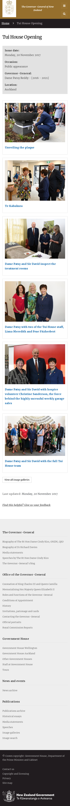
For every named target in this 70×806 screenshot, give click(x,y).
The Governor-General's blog (18, 563)
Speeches (7, 727)
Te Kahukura (13, 206)
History (6, 605)
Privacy (6, 778)
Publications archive (13, 710)
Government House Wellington (19, 648)
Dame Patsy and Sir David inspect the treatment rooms (30, 266)
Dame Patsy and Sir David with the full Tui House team (34, 463)
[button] (64, 14)
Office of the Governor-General (24, 574)
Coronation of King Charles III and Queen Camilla (29, 584)
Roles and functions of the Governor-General (27, 594)
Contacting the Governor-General (21, 616)
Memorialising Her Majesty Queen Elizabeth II (28, 589)
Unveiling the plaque (19, 147)
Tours (5, 669)
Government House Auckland (18, 653)
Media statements (12, 552)
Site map (7, 783)
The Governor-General (18, 532)
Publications (11, 701)
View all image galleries (17, 479)
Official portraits (11, 622)
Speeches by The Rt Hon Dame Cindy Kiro (25, 558)
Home (5, 23)
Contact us (8, 769)
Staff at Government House (17, 664)
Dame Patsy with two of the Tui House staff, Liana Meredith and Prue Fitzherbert (34, 329)
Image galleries (11, 732)
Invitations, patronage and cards (20, 611)
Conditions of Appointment (17, 600)
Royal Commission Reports (17, 627)
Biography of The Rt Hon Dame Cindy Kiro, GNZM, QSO (32, 541)
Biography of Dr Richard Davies (19, 547)
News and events (13, 681)
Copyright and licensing (15, 773)
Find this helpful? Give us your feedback (26, 505)
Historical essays (11, 716)
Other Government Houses (17, 659)
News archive (9, 690)
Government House (15, 638)
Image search (9, 738)
